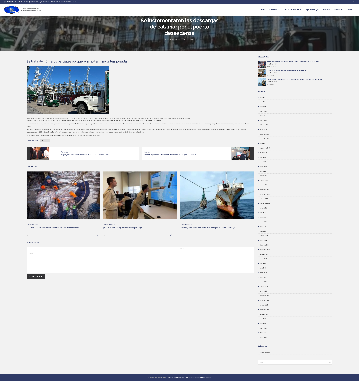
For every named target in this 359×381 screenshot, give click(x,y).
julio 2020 (263, 319)
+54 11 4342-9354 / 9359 (13, 2)
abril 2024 (263, 226)
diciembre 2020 (264, 309)
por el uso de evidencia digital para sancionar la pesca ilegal (122, 228)
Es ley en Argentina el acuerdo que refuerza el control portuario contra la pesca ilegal (208, 228)
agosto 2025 (263, 152)
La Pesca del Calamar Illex (292, 10)
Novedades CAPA (33, 140)
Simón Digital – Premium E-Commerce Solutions (198, 377)
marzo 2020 (263, 337)
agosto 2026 (263, 97)
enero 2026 (263, 129)
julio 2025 (263, 157)
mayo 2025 (263, 166)
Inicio (263, 10)
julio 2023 (263, 263)
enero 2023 (263, 291)
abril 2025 (263, 171)
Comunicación (338, 10)
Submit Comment (36, 277)
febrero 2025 (264, 180)
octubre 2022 (264, 305)
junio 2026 (263, 106)
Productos (326, 10)
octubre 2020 (264, 314)
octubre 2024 (264, 199)
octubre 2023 (264, 254)
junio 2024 (263, 217)
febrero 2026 (264, 125)
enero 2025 (263, 185)
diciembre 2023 (264, 245)
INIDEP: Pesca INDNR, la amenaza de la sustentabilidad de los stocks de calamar (52, 228)
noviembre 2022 (265, 300)
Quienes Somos (273, 10)
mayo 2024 (263, 222)
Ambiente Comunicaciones (176, 377)
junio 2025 (263, 162)
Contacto (350, 10)
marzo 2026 (263, 120)
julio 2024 (263, 212)
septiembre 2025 (265, 148)
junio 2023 (263, 268)
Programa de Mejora (311, 10)
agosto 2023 (263, 259)
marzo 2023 (263, 282)
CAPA (167, 39)
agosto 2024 (263, 208)
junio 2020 (263, 323)
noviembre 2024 (265, 194)
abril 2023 (263, 277)
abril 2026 (263, 116)
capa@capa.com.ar (32, 2)
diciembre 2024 (264, 189)
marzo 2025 (263, 176)
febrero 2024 (264, 236)
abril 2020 (263, 332)
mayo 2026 (263, 111)
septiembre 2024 (265, 203)
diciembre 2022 (264, 296)
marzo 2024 (263, 231)
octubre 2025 (264, 143)
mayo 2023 (263, 272)
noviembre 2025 (265, 139)
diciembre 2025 (264, 134)
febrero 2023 (264, 286)
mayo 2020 (263, 328)
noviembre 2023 (265, 249)
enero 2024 (263, 240)
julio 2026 (263, 102)
